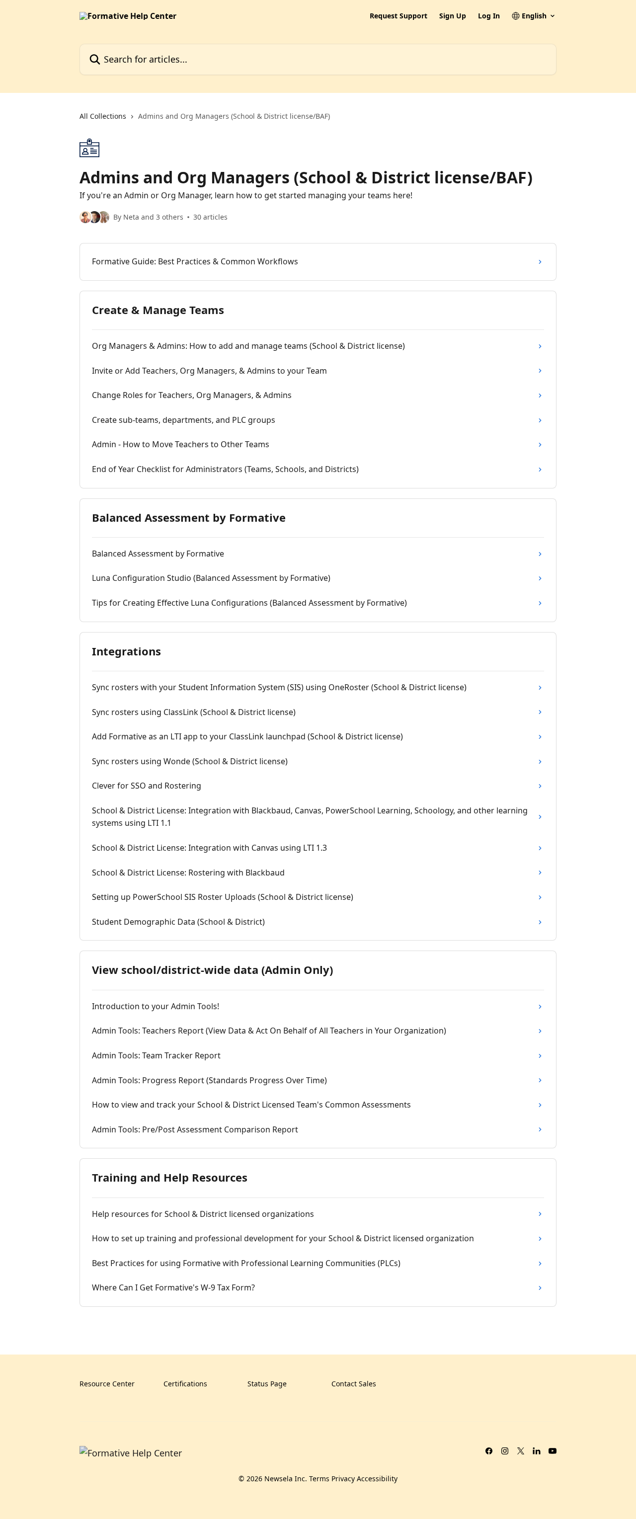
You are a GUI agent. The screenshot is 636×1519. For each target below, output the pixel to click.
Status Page (267, 1383)
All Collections (103, 116)
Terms (319, 1478)
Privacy (343, 1478)
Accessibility (377, 1478)
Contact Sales (353, 1383)
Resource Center (107, 1383)
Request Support (398, 15)
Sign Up (452, 15)
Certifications (185, 1383)
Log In (489, 15)
